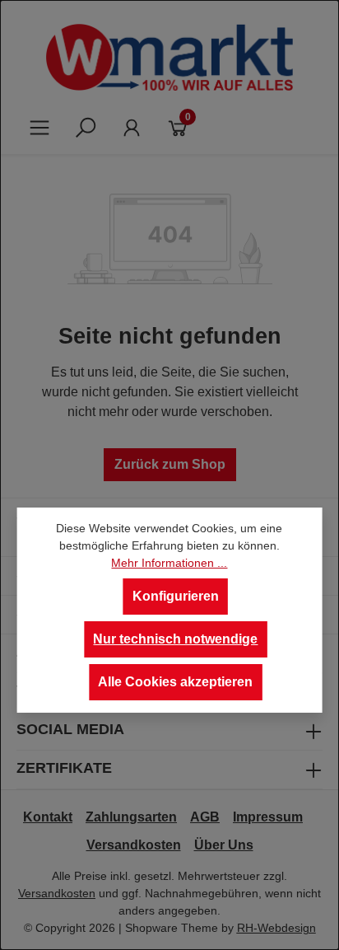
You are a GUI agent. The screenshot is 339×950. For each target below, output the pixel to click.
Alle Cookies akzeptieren (175, 682)
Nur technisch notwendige (175, 639)
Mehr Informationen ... (169, 562)
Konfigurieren (175, 596)
